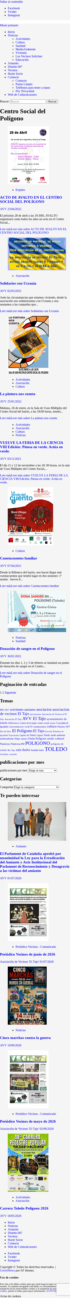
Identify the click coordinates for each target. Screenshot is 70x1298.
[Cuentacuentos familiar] (30, 544)
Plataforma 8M (17, 744)
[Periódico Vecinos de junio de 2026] (28, 940)
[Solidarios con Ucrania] (37, 269)
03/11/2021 (14, 458)
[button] (9, 25)
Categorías (6, 787)
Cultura (20, 42)
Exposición (14, 735)
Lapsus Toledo (43, 735)
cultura (52, 726)
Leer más (33, 230)
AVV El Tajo (34, 718)
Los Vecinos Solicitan (29, 56)
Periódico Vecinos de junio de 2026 (27, 954)
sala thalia (23, 750)
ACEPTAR (51, 1291)
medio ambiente (58, 735)
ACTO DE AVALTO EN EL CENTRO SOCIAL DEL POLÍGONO (31, 199)
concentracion (16, 726)
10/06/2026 (14, 1045)
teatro (41, 750)
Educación (22, 59)
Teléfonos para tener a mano (33, 87)
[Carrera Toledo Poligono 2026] (28, 1190)
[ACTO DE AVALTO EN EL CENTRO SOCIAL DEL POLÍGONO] (28, 183)
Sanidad (20, 45)
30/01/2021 (14, 656)
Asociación (22, 275)
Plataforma (5, 744)
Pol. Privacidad (25, 91)
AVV (3, 209)
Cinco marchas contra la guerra (25, 1038)
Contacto (13, 77)
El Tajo (39, 731)
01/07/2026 (14, 878)
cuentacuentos (39, 726)
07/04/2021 (14, 565)
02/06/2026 (47, 1128)
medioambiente (7, 738)
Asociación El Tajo (13, 719)
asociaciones (35, 714)
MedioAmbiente (26, 49)
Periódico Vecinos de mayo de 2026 (28, 1121)
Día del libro (5, 731)
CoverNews (7, 1270)
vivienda (13, 754)
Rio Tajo (11, 750)
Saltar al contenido (11, 1)
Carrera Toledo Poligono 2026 (24, 1208)
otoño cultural (55, 738)
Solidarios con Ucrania (18, 283)
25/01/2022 (14, 401)
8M (2, 710)
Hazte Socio (15, 73)
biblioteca (13, 722)
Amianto (13, 63)
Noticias (13, 35)
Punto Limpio (24, 84)
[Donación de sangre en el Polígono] (37, 631)
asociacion (44, 709)
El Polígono (22, 730)
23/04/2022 (14, 209)
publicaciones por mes (13, 770)
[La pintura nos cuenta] (28, 373)
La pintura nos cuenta (17, 394)
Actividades (23, 38)
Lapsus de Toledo (28, 735)
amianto (30, 709)
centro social (43, 723)
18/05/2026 (14, 1215)
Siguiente (10, 692)
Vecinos (13, 70)
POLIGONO (37, 743)
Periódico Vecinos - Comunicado (36, 946)
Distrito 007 (15, 66)
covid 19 (28, 726)
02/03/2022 (14, 291)
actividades (17, 709)
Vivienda (21, 52)
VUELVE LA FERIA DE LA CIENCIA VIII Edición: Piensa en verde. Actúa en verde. (31, 447)
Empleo (20, 189)
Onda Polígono (37, 738)
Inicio (11, 31)
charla (52, 723)
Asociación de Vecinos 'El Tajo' (20, 961)
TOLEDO (56, 749)
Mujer (17, 738)
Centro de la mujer (28, 723)
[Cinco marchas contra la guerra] (27, 1023)
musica (24, 738)
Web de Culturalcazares (22, 94)
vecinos (4, 754)
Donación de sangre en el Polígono (27, 649)
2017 (6, 710)
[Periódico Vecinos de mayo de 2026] (28, 1107)
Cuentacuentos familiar (18, 558)
